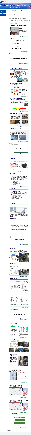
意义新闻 (3, 13)
